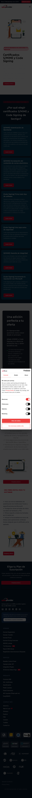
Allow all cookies (16, 420)
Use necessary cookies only (16, 426)
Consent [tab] (5, 375)
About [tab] (26, 375)
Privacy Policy (10, 390)
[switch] (28, 404)
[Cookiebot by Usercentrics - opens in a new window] (23, 371)
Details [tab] (16, 375)
